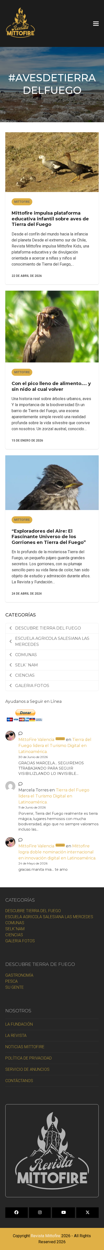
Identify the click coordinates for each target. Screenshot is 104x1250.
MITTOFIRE (22, 202)
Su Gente (14, 987)
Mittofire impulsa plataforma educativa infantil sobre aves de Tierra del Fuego (50, 218)
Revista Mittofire (45, 1235)
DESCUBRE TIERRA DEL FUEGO (33, 910)
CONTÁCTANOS (19, 1080)
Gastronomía (19, 975)
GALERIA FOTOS (20, 941)
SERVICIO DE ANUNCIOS (27, 1069)
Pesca (11, 981)
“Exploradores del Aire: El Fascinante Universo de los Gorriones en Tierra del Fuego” (49, 536)
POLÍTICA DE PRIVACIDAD (28, 1058)
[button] (96, 23)
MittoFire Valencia (41, 739)
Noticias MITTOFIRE (24, 1046)
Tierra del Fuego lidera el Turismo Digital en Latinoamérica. (54, 745)
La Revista (16, 1035)
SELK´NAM (14, 928)
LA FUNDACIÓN (19, 1024)
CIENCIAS (14, 934)
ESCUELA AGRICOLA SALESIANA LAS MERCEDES (49, 916)
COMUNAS (14, 922)
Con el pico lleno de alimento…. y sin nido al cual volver (51, 386)
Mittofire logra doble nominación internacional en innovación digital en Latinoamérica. (57, 852)
